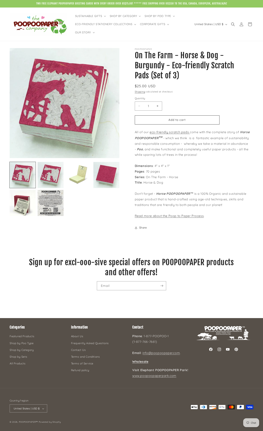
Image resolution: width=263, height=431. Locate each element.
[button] (90, 16)
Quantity (140, 98)
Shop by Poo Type (22, 343)
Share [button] (143, 227)
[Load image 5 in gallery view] (23, 203)
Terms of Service (82, 363)
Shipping (140, 91)
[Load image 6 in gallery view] (51, 203)
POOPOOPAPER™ (28, 422)
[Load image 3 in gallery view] (78, 175)
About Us (77, 336)
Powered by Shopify (50, 422)
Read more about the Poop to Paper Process (169, 216)
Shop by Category (22, 350)
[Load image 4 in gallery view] (106, 175)
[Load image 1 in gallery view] (23, 175)
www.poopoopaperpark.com (154, 376)
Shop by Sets (18, 356)
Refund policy (80, 370)
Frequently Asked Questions (90, 343)
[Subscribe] (161, 285)
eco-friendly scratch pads (170, 132)
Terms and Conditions (85, 356)
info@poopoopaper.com (161, 353)
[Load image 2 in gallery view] (51, 175)
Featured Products (22, 336)
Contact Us (78, 350)
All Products (17, 363)
